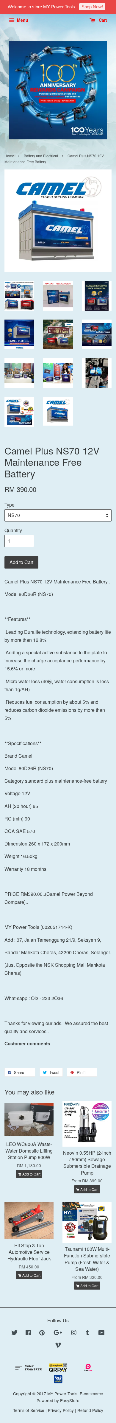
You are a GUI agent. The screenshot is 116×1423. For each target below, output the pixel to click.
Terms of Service (28, 1410)
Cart (102, 20)
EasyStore (69, 1400)
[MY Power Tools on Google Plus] (57, 1333)
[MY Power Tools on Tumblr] (87, 1333)
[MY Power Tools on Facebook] (28, 1333)
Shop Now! (92, 6)
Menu (22, 20)
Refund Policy (90, 1410)
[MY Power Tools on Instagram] (73, 1333)
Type (9, 504)
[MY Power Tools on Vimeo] (58, 1346)
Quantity (13, 530)
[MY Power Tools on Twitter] (14, 1333)
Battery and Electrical (41, 155)
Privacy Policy (61, 1410)
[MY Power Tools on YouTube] (101, 1333)
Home (9, 155)
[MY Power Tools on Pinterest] (42, 1333)
